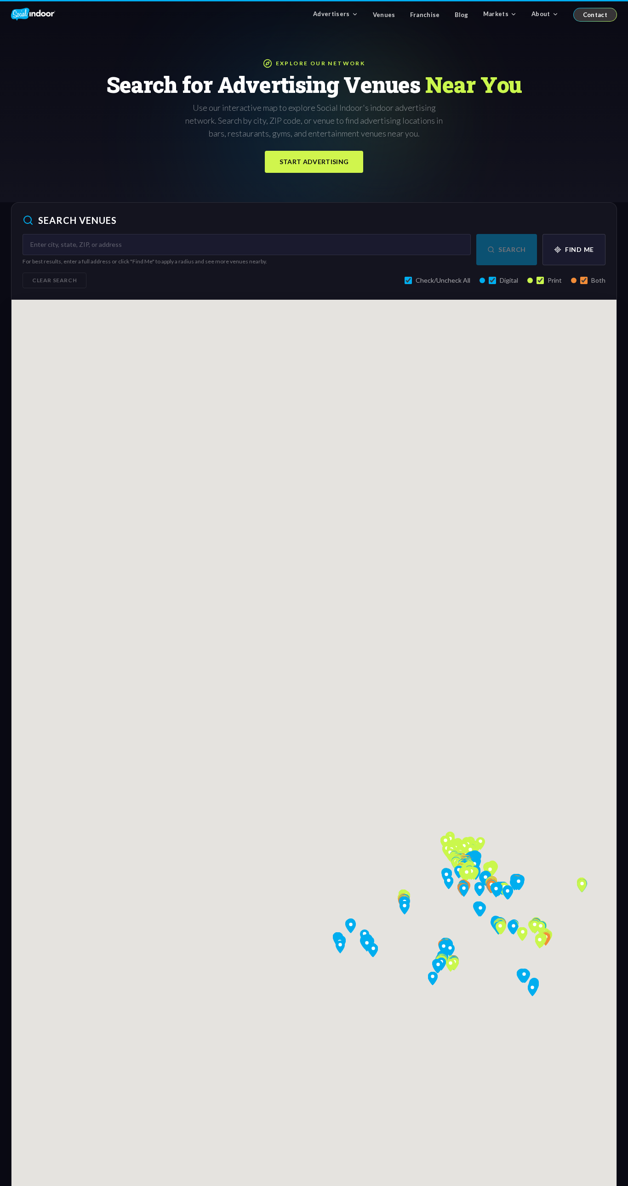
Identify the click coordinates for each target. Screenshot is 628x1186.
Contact (595, 14)
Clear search (54, 280)
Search (512, 249)
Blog (461, 14)
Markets (495, 13)
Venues (384, 14)
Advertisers (331, 13)
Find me (579, 249)
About (540, 13)
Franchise (425, 14)
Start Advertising (314, 161)
